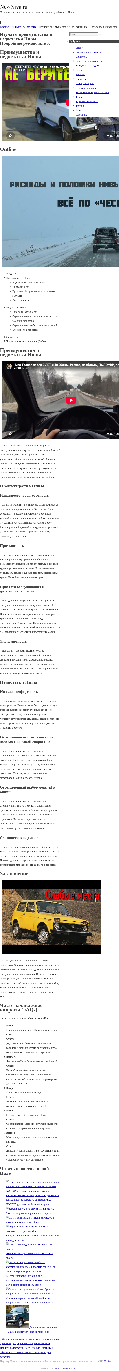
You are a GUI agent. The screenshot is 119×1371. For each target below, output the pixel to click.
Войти (107, 1361)
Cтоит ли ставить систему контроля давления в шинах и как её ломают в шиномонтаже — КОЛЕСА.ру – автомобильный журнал (32, 1200)
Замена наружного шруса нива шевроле (29, 1213)
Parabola (59, 1368)
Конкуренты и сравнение (90, 61)
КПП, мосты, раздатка (24, 26)
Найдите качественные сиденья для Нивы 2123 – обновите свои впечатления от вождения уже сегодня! (27, 1352)
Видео (79, 47)
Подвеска (81, 78)
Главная (4, 26)
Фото (79, 110)
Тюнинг (80, 105)
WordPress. (72, 1368)
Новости (80, 74)
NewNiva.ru (13, 7)
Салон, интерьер (85, 83)
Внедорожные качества (89, 52)
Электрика (81, 114)
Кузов (79, 70)
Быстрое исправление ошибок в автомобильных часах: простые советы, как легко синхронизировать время (30, 1280)
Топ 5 (79, 96)
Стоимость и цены (86, 87)
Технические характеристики (92, 92)
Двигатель (81, 56)
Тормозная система (87, 101)
